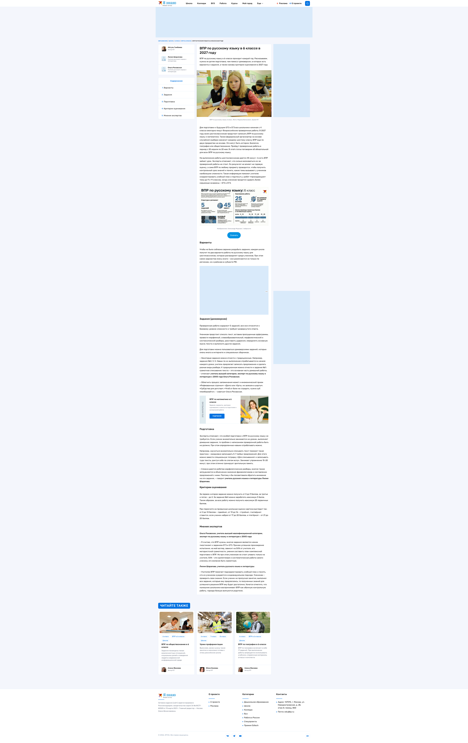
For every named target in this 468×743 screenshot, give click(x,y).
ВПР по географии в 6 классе (252, 644)
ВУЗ (213, 3)
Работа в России (252, 717)
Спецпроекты (250, 721)
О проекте (297, 3)
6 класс (177, 41)
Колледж (201, 3)
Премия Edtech (251, 725)
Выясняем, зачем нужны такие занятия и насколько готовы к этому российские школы (212, 650)
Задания (168, 95)
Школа (189, 3)
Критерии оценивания (174, 108)
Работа (223, 3)
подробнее (217, 416)
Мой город (247, 3)
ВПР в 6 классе (186, 41)
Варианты (168, 88)
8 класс (223, 636)
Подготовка (169, 101)
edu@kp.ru (289, 712)
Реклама (283, 3)
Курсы (234, 3)
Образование (162, 41)
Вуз (246, 714)
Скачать (234, 235)
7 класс (213, 636)
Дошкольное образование (256, 702)
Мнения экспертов (173, 115)
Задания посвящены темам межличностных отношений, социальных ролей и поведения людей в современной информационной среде (174, 655)
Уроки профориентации (211, 644)
